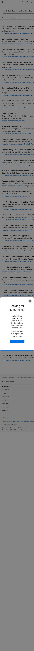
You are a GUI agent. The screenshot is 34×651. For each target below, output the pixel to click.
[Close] (30, 301)
